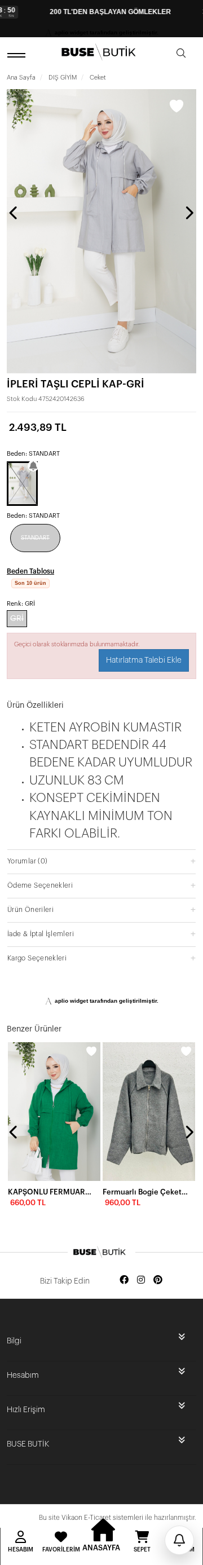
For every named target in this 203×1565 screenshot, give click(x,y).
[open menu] (18, 55)
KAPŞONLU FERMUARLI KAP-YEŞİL (51, 1192)
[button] (101, 861)
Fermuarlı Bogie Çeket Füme (145, 1192)
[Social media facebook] (124, 1280)
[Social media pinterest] (157, 1280)
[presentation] (14, 212)
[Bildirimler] (179, 1540)
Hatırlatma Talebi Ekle (144, 660)
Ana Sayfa (21, 77)
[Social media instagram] (141, 1280)
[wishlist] (91, 1051)
